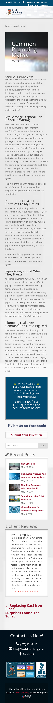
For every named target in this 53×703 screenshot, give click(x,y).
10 (37, 591)
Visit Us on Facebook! (28, 425)
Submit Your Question (26, 435)
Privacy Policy (22, 692)
